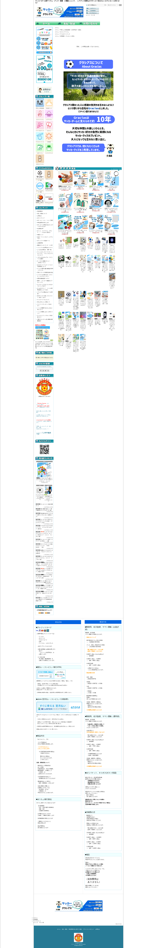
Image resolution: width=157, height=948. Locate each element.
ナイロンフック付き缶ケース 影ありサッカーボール (44, 593)
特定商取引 (40, 211)
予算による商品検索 (65, 29)
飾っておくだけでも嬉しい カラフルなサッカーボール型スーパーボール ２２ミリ (45, 480)
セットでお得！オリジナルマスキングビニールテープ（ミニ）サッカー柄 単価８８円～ (76, 347)
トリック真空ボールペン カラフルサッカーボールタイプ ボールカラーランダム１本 (90, 303)
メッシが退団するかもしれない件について (45, 308)
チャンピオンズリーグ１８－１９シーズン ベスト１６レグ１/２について (45, 253)
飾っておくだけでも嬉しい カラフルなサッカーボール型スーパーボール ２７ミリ (44, 564)
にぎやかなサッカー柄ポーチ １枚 (97, 209)
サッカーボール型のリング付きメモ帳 (69, 300)
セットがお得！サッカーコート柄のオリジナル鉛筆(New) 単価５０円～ (44, 599)
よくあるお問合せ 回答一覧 (44, 249)
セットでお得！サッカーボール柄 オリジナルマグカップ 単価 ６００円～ (105, 267)
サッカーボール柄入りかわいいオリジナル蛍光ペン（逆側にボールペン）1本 (90, 267)
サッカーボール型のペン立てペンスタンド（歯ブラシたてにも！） (112, 284)
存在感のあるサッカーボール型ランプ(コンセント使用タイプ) (44, 515)
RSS (41, 613)
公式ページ (42, 689)
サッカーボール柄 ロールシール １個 (80, 231)
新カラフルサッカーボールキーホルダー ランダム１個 (90, 322)
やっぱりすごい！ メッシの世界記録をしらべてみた (45, 289)
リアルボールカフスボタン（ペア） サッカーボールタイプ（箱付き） (44, 527)
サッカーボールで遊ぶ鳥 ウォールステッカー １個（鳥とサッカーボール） (83, 267)
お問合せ (89, 23)
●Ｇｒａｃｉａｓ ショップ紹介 (45, 220)
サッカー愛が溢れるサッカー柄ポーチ (80, 187)
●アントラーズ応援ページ (43, 240)
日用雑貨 (62, 36)
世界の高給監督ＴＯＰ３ (43, 278)
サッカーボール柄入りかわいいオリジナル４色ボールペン (69, 345)
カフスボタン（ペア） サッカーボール (69, 264)
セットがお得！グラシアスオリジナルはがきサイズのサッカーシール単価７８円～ (44, 343)
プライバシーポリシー (88, 929)
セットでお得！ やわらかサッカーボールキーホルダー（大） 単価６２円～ (44, 587)
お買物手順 (40, 243)
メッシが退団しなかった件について (45, 312)
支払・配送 (64, 929)
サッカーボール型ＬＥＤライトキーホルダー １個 (98, 265)
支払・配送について (67, 23)
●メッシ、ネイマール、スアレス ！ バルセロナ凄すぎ (44, 231)
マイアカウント (92, 13)
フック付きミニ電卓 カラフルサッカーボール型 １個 (105, 301)
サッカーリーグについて (43, 299)
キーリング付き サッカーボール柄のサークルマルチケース (83, 248)
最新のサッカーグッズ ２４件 (45, 245)
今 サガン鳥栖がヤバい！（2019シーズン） (43, 261)
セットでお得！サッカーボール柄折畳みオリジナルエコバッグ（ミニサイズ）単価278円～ (61, 324)
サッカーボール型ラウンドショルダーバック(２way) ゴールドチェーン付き (44, 521)
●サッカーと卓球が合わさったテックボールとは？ (45, 225)
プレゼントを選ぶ (70, 36)
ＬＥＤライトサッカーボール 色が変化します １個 (98, 321)
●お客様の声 (40, 228)
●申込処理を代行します (43, 222)
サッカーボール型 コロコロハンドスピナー (61, 246)
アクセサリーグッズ (65, 34)
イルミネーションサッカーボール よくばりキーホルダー (97, 247)
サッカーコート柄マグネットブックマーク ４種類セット (95, 188)
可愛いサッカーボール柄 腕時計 (105, 321)
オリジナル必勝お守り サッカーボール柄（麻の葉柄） (80, 210)
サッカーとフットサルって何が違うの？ (45, 316)
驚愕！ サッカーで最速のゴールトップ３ (45, 281)
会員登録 (92, 11)
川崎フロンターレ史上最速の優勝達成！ (45, 320)
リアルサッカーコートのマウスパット (69, 246)
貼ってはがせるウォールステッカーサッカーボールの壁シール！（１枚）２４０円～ (112, 325)
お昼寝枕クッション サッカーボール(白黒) (61, 265)
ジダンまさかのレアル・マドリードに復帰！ (45, 258)
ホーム (46, 23)
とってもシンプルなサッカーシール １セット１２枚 (95, 231)
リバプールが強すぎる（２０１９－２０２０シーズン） (45, 275)
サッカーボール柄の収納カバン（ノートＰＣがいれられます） (48, 496)
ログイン (92, 8)
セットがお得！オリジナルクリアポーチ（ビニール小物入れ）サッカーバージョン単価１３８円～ (69, 325)
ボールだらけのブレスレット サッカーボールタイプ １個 (65, 210)
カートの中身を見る (44, 352)
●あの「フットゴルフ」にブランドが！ (45, 237)
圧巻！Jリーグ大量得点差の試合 (45, 272)
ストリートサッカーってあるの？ (44, 305)
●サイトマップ (40, 218)
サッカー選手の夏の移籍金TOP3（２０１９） (45, 269)
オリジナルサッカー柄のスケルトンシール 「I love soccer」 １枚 (44, 545)
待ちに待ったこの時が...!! (43, 302)
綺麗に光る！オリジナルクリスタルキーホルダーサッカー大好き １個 (105, 248)
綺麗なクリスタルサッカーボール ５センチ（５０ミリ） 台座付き (44, 552)
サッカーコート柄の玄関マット (75, 246)
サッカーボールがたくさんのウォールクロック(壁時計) (40, 496)
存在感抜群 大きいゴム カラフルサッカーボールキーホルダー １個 (65, 188)
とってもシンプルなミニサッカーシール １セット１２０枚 (111, 232)
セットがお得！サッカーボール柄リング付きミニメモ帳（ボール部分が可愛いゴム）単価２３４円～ (75, 304)
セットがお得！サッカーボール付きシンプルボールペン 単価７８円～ (44, 570)
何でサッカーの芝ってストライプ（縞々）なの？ (45, 296)
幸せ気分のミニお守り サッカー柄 (61, 343)
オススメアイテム (64, 32)
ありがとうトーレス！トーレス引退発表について (45, 265)
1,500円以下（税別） (76, 29)
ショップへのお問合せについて (45, 247)
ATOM (47, 613)
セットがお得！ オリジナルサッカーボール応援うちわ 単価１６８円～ (76, 323)
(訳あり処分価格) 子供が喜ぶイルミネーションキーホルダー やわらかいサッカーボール (83, 325)
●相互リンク (40, 234)
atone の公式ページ (45, 729)
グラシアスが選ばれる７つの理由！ (45, 292)
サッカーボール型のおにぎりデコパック (76, 264)
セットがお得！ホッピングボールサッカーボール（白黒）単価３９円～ (83, 345)
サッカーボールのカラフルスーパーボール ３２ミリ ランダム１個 (44, 558)
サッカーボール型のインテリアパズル (90, 246)
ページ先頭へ (118, 924)
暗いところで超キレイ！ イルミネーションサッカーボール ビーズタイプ (112, 248)
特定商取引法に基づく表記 (75, 929)
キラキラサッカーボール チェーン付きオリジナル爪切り (61, 302)
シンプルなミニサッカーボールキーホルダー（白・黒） (111, 188)
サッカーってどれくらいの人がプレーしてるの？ (45, 285)
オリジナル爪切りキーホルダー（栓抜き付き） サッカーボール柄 (44, 576)
